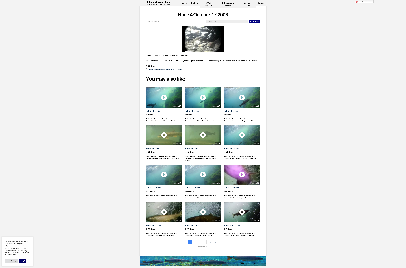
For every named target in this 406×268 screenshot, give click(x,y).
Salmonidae (177, 69)
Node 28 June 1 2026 (192, 225)
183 (210, 242)
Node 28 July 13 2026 (153, 111)
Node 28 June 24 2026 (153, 225)
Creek (160, 69)
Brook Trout (152, 69)
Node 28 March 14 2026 (232, 225)
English (361, 1)
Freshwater (167, 69)
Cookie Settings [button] (11, 261)
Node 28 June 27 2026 (231, 188)
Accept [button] (22, 261)
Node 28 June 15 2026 (231, 148)
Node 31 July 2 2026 (152, 148)
